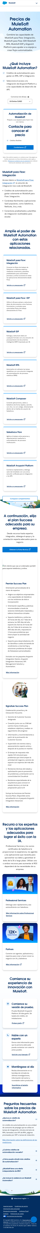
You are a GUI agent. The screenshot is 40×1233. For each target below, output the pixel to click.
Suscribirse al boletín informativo (20, 1086)
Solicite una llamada (20, 1055)
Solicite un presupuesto (15, 285)
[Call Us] (34, 1219)
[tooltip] (28, 97)
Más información (12, 672)
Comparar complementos (20, 499)
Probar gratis (17, 1023)
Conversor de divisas (19, 97)
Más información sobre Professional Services (20, 914)
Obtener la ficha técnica (18, 549)
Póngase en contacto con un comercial (19, 161)
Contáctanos (19, 147)
